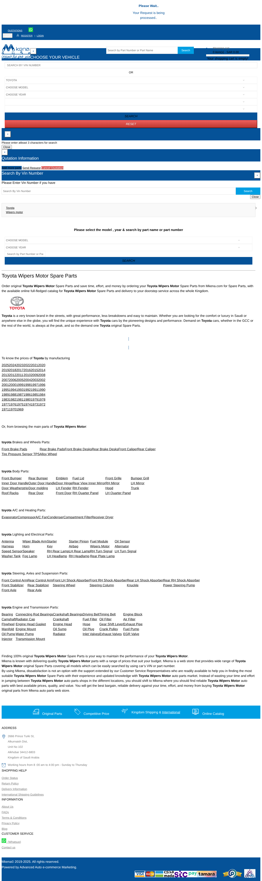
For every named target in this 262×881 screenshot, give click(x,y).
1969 (20, 409)
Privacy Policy (10, 823)
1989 (5, 395)
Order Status (10, 778)
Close (6, 147)
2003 (34, 380)
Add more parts (11, 167)
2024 (12, 365)
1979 (34, 399)
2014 (41, 370)
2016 (27, 370)
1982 (12, 399)
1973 (34, 404)
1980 (27, 399)
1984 (41, 395)
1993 (20, 390)
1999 (20, 385)
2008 (41, 375)
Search (185, 50)
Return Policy (10, 783)
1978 (41, 399)
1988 (12, 395)
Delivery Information (14, 789)
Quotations (15, 31)
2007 (5, 380)
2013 (5, 375)
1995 (5, 390)
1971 (5, 409)
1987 (20, 395)
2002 (41, 380)
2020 (41, 365)
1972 (41, 404)
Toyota (10, 207)
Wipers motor (14, 212)
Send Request (32, 167)
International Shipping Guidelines (23, 794)
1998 (27, 385)
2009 (34, 375)
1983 (5, 399)
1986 (27, 395)
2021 (34, 365)
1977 (5, 404)
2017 (20, 370)
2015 (34, 370)
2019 (5, 370)
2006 (12, 380)
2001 (5, 385)
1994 (12, 390)
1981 (20, 399)
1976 (12, 404)
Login (40, 36)
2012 (12, 375)
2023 (20, 365)
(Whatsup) (13, 841)
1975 (20, 404)
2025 (5, 365)
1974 (27, 404)
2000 (12, 385)
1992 (27, 390)
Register (27, 36)
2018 (12, 370)
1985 (34, 395)
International (171, 712)
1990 (41, 390)
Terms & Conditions (14, 817)
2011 (19, 375)
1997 (34, 385)
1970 (12, 409)
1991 (34, 390)
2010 (27, 375)
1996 (41, 385)
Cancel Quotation (52, 167)
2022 (27, 365)
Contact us (8, 847)
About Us (8, 806)
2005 (20, 380)
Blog (4, 828)
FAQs (5, 812)
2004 (27, 380)
